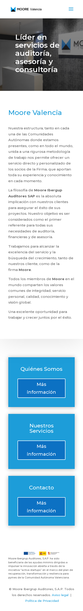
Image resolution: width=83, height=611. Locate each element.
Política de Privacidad (42, 601)
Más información (41, 388)
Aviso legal (60, 595)
